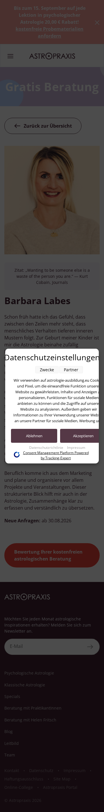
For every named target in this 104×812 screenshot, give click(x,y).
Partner (71, 369)
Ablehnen (34, 435)
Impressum (76, 447)
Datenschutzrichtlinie (46, 447)
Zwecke (47, 369)
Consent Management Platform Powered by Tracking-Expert (56, 455)
